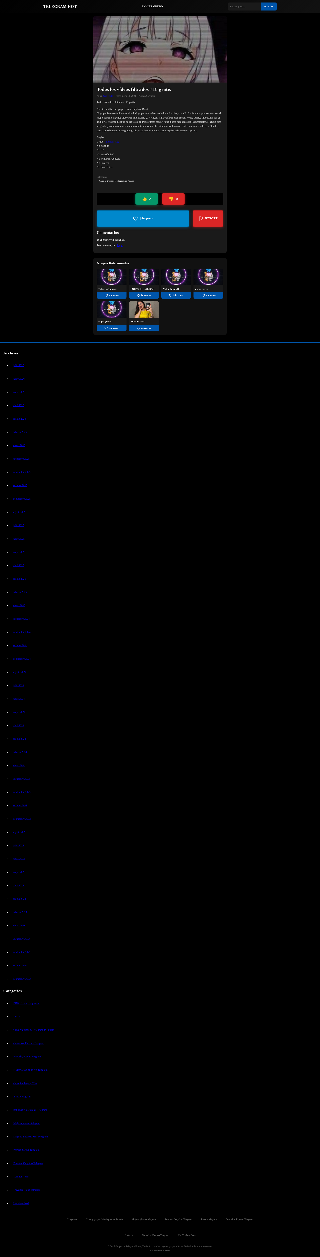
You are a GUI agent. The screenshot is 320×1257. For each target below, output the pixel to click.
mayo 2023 (19, 872)
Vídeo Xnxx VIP (171, 289)
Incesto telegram (21, 1096)
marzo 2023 (19, 898)
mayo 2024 (19, 712)
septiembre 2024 (22, 658)
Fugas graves (104, 321)
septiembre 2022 (22, 978)
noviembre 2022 (21, 952)
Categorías (72, 1219)
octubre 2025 (20, 485)
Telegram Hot (111, 141)
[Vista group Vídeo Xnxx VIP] (176, 284)
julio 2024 (18, 685)
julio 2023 (18, 845)
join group (113, 295)
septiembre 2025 (22, 498)
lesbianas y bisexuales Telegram (30, 1109)
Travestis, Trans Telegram (26, 1189)
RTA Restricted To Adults (160, 1250)
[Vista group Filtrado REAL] (144, 317)
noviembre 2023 (21, 792)
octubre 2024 (20, 645)
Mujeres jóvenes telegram (26, 1123)
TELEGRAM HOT (60, 6)
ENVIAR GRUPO (152, 6)
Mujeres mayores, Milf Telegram (30, 1136)
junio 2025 (19, 538)
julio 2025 (18, 525)
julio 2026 (18, 365)
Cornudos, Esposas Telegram (28, 1043)
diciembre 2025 (21, 458)
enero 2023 (19, 925)
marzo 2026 (19, 418)
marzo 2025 (19, 578)
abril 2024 (18, 725)
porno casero (201, 289)
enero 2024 (19, 765)
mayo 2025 (19, 552)
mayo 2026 (19, 392)
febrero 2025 (20, 592)
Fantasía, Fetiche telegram (27, 1056)
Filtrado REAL (138, 321)
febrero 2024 (20, 752)
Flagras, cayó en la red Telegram (30, 1069)
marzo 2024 (19, 738)
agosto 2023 (19, 832)
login (119, 245)
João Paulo (108, 96)
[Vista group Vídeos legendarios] (111, 284)
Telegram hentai (21, 1176)
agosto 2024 (19, 672)
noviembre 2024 (21, 632)
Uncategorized (21, 1203)
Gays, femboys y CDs (25, 1083)
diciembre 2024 (21, 618)
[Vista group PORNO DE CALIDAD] (144, 284)
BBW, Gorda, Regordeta (26, 1003)
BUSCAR (268, 6)
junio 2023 (19, 858)
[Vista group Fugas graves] (111, 317)
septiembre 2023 (22, 818)
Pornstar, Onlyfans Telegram (28, 1163)
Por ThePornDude (187, 1235)
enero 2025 (19, 605)
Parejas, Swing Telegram (26, 1149)
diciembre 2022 (21, 938)
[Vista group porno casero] (208, 284)
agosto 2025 (19, 512)
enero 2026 (19, 445)
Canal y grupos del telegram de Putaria (116, 181)
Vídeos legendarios (107, 289)
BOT (17, 1016)
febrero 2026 (20, 432)
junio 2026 (19, 378)
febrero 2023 (20, 912)
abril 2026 (18, 405)
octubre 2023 (20, 805)
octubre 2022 (20, 965)
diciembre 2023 (21, 778)
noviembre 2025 (21, 472)
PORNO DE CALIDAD (142, 289)
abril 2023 (18, 885)
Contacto (128, 1235)
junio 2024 (19, 698)
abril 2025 (18, 565)
